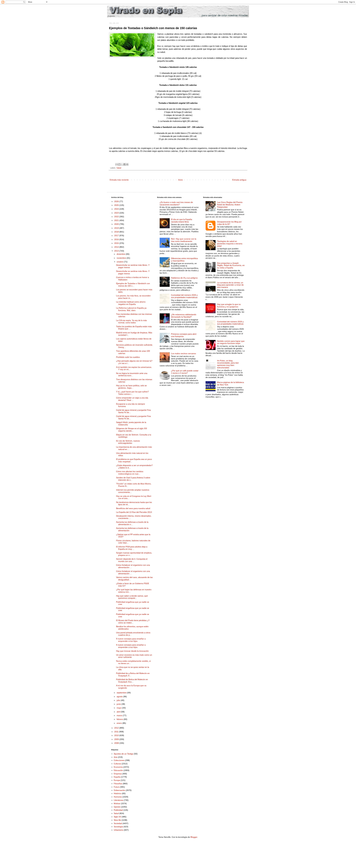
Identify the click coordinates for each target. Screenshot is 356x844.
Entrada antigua (239, 180)
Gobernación (119, 790)
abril (119, 712)
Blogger (194, 837)
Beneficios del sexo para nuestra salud (133, 508)
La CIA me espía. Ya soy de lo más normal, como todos (131, 321)
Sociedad (118, 823)
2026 (116, 201)
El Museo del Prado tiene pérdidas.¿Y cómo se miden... (132, 621)
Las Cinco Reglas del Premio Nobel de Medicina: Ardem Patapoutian (230, 204)
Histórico (117, 793)
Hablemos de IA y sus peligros (184, 278)
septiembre (122, 692)
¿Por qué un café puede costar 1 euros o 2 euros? (184, 371)
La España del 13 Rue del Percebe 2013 (134, 512)
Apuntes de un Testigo (123, 754)
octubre (120, 262)
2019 (116, 228)
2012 (116, 728)
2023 (116, 213)
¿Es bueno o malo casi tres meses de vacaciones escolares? (176, 203)
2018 (116, 232)
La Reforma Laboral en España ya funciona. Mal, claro (131, 309)
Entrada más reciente (119, 180)
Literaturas (118, 800)
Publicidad (118, 810)
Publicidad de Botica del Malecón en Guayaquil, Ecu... (132, 680)
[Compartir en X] (122, 164)
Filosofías (118, 783)
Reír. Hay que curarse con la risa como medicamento (183, 240)
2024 (116, 209)
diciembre (121, 254)
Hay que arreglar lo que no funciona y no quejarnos (229, 305)
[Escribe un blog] (119, 164)
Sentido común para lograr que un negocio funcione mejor (230, 342)
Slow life (117, 820)
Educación (118, 770)
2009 (116, 739)
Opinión (117, 807)
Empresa (118, 774)
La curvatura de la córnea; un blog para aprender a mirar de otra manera (230, 284)
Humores (118, 797)
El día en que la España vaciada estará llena (181, 220)
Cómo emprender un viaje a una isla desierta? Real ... (132, 399)
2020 (116, 224)
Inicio (180, 180)
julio (119, 700)
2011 (116, 731)
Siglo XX (117, 817)
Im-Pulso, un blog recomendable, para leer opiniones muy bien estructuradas (228, 364)
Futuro (117, 787)
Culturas (117, 764)
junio (119, 704)
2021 (116, 220)
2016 (116, 239)
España (117, 777)
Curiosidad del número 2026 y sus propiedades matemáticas (184, 296)
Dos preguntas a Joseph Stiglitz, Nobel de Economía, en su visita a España (231, 265)
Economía (118, 767)
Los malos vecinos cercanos (183, 353)
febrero (120, 719)
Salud (119, 168)
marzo (120, 715)
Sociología (118, 826)
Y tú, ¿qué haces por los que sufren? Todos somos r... (132, 393)
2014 (116, 247)
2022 (116, 216)
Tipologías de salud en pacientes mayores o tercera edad (229, 243)
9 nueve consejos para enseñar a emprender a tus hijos (131, 640)
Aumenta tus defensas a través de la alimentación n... (132, 523)
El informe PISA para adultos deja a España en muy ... (131, 548)
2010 (116, 735)
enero (119, 723)
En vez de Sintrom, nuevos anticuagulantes (128, 442)
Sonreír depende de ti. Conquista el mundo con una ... (131, 560)
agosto (120, 696)
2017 (116, 235)
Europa (117, 780)
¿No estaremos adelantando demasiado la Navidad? (183, 315)
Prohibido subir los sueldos (128, 357)
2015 (116, 243)
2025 (116, 205)
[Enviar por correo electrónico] (116, 164)
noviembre (122, 258)
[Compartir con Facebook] (124, 164)
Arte (115, 757)
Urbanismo (118, 830)
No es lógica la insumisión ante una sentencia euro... (131, 374)
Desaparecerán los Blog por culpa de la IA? (229, 223)
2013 (116, 251)
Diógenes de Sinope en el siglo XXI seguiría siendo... (131, 429)
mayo (119, 708)
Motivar (117, 803)
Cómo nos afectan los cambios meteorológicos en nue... (129, 472)
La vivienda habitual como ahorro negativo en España (130, 303)
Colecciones (119, 760)
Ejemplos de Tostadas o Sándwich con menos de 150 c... (133, 284)
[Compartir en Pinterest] (127, 164)
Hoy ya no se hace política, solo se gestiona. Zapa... (131, 386)
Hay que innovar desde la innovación (132, 651)
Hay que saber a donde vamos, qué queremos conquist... (132, 597)
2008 (116, 743)
